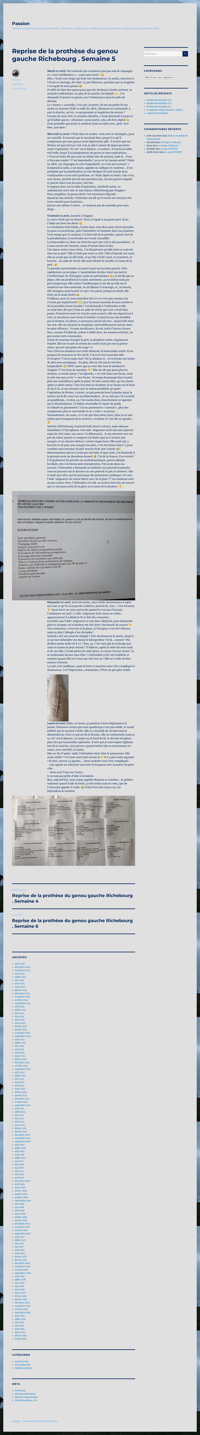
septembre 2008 (23, 1200)
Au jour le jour (19, 88)
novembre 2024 (22, 996)
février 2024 (21, 1026)
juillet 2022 (20, 1075)
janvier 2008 (21, 1220)
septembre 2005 (23, 1312)
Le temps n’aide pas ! (171, 142)
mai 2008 (19, 1207)
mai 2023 (19, 1049)
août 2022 (20, 1072)
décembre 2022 (22, 1062)
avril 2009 (20, 1184)
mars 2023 (20, 1056)
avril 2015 (19, 1174)
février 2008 (21, 1217)
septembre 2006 (23, 1273)
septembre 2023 (23, 1036)
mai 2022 (19, 1082)
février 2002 (21, 1339)
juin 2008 (19, 1204)
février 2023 (21, 1059)
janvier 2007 (21, 1260)
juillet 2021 (20, 1112)
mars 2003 (20, 1332)
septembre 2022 (23, 1069)
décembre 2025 (22, 967)
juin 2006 (19, 1283)
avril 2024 (20, 1019)
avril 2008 (20, 1210)
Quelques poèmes (23, 1368)
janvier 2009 (21, 1194)
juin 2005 (19, 1322)
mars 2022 (20, 1089)
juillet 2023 (20, 1042)
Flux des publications (25, 1394)
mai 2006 (19, 1286)
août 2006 (20, 1276)
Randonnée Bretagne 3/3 (159, 100)
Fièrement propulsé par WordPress (40, 1421)
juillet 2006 (20, 1279)
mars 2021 (20, 1125)
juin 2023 (19, 1046)
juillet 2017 (20, 1158)
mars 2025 (20, 987)
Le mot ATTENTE (169, 149)
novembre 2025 (22, 970)
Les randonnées (23, 1364)
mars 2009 (20, 1187)
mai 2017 (19, 1161)
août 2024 (20, 1006)
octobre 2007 (21, 1230)
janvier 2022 (21, 1095)
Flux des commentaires (26, 1397)
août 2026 (20, 964)
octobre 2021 (21, 1102)
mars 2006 (20, 1293)
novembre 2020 (22, 1138)
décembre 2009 (22, 1181)
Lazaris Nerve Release (157, 113)
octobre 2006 (21, 1269)
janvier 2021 (21, 1131)
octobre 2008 (21, 1197)
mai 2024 (19, 1016)
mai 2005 (19, 1325)
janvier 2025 (21, 990)
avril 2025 (20, 983)
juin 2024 (19, 1013)
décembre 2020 (22, 1135)
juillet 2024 (20, 1010)
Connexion (20, 1390)
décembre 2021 (22, 1098)
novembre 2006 (22, 1266)
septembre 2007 (23, 1233)
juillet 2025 (20, 977)
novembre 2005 (22, 1306)
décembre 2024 (22, 993)
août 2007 (20, 1237)
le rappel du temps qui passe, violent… (165, 110)
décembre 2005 (22, 1302)
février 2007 (21, 1256)
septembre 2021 (22, 1105)
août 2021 (19, 1108)
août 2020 (20, 1144)
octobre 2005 (21, 1309)
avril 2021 (19, 1121)
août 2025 (20, 973)
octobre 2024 (21, 1000)
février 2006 (21, 1296)
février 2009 (21, 1191)
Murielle (16, 79)
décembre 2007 (22, 1223)
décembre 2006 (22, 1263)
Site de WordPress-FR (26, 1400)
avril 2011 (19, 1177)
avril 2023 (19, 1052)
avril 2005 (20, 1329)
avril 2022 (20, 1085)
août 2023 (19, 1039)
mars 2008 (20, 1214)
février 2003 (21, 1335)
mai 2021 (19, 1118)
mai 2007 (19, 1246)
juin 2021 (19, 1115)
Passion (21, 23)
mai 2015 (19, 1171)
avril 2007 (20, 1250)
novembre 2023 (22, 1033)
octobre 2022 (21, 1066)
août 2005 (20, 1316)
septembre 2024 (23, 1003)
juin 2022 (19, 1079)
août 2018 (19, 1154)
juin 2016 (19, 1164)
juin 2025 (19, 980)
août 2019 (19, 1151)
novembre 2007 (22, 1227)
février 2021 (20, 1128)
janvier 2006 (21, 1299)
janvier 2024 (21, 1029)
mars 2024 (20, 1023)
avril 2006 (20, 1289)
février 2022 (21, 1092)
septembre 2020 (23, 1141)
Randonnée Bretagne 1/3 (159, 106)
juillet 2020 (20, 1148)
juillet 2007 (20, 1240)
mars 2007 (20, 1253)
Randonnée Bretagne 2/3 (159, 103)
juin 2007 (19, 1243)
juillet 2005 (20, 1319)
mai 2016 (19, 1167)
